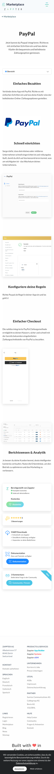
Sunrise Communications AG (38, 697)
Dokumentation (19, 561)
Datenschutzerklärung (36, 687)
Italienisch (7, 689)
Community (32, 721)
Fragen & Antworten (35, 724)
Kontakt (30, 728)
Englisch (6, 678)
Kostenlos (17, 504)
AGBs (29, 680)
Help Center (32, 717)
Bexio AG (31, 704)
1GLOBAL (31, 708)
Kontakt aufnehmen (11, 669)
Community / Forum (21, 583)
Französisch (7, 685)
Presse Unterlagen (34, 671)
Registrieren (8, 717)
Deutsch (6, 682)
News (5, 731)
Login (5, 721)
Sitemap (6, 735)
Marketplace (9, 16)
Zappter (36, 650)
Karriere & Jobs (33, 667)
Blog (4, 728)
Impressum (31, 684)
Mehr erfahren (36, 769)
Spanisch (6, 692)
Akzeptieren (19, 769)
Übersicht (11, 72)
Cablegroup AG (33, 700)
